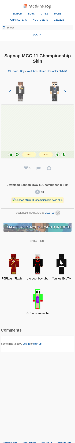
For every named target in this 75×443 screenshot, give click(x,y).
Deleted (50, 213)
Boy (22, 71)
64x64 (63, 71)
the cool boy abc (37, 278)
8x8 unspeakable (37, 313)
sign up (37, 343)
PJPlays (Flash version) (14, 278)
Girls (44, 13)
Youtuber (32, 71)
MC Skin (13, 71)
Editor (17, 13)
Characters (18, 19)
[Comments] (38, 168)
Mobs (57, 13)
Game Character (48, 71)
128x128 (59, 19)
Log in (37, 34)
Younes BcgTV (61, 278)
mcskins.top (40, 6)
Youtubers (40, 19)
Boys (31, 13)
